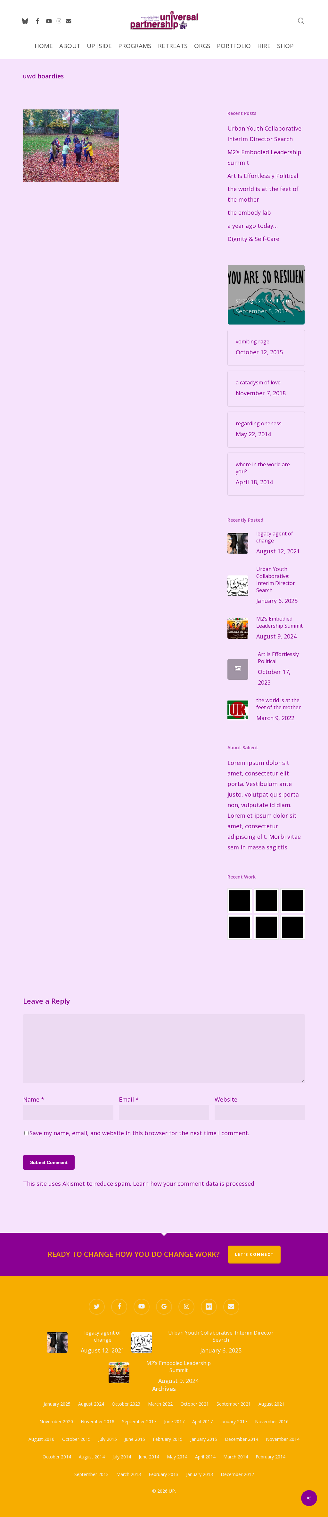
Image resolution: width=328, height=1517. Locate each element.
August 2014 (92, 1457)
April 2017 (202, 1421)
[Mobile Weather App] (239, 900)
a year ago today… (252, 225)
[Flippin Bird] (292, 927)
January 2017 (233, 1421)
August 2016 (41, 1439)
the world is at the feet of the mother (263, 194)
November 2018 (97, 1421)
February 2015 (168, 1439)
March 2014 (235, 1457)
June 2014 (149, 1457)
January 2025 (57, 1404)
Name (33, 1099)
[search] (301, 21)
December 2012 (237, 1474)
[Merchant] (239, 927)
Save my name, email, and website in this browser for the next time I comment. (139, 1133)
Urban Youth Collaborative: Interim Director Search (265, 133)
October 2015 (76, 1439)
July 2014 (121, 1457)
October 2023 (126, 1404)
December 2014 (241, 1439)
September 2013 (91, 1474)
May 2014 (177, 1457)
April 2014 (205, 1457)
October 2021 (194, 1404)
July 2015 (107, 1439)
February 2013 (163, 1474)
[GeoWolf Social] (266, 900)
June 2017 (174, 1421)
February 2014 (270, 1457)
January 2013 (199, 1474)
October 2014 (57, 1457)
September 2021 (234, 1404)
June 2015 (135, 1439)
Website (226, 1099)
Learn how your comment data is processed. (194, 1183)
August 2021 (271, 1404)
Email (129, 1099)
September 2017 (139, 1421)
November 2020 (56, 1421)
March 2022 (160, 1404)
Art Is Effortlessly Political (262, 176)
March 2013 (128, 1474)
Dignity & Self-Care (253, 239)
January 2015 (203, 1439)
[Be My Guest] (266, 927)
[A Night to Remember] (292, 900)
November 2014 (282, 1439)
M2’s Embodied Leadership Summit (264, 157)
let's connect (254, 1254)
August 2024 (91, 1404)
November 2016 (272, 1421)
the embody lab (249, 212)
